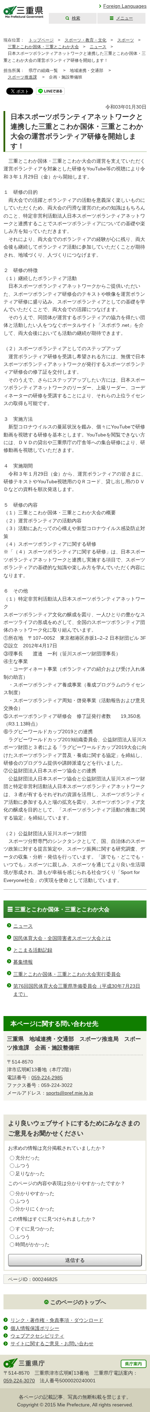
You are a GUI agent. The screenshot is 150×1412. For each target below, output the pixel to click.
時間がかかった (32, 1244)
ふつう (22, 1165)
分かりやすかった (34, 1193)
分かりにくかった (34, 1209)
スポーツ (125, 40)
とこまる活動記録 (32, 950)
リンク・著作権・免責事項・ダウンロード (56, 1320)
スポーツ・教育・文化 (85, 40)
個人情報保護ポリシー (34, 1328)
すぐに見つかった (34, 1228)
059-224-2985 (47, 1077)
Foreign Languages (125, 6)
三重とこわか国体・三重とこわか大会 (43, 46)
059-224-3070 (19, 1380)
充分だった (27, 1158)
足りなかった (30, 1173)
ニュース (98, 46)
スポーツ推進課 (22, 77)
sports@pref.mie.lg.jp (69, 1093)
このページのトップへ (78, 1302)
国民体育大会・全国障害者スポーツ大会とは (62, 938)
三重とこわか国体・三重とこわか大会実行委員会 (67, 974)
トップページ (41, 40)
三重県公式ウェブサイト (23, 12)
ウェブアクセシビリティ (37, 1336)
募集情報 (23, 962)
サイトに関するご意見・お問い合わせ (51, 1343)
